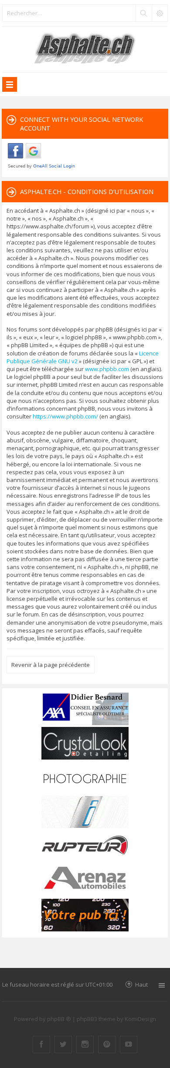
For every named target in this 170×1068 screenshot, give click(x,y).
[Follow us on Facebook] (41, 1044)
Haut (141, 984)
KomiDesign (140, 1019)
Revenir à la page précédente (50, 665)
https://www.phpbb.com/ (65, 416)
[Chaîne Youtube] (128, 1044)
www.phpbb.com (107, 369)
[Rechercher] (143, 13)
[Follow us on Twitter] (63, 1044)
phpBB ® (59, 1019)
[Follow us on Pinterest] (107, 1044)
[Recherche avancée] (159, 13)
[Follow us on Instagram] (85, 1044)
